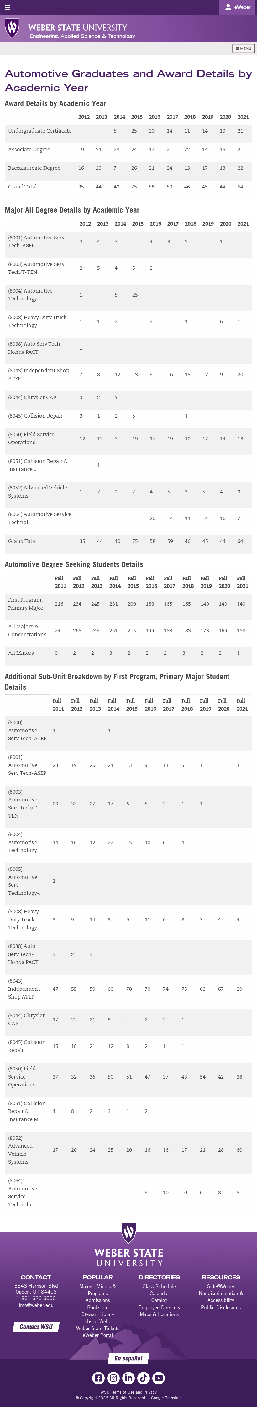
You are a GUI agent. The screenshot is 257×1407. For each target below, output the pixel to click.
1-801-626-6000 (36, 1298)
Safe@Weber (220, 1286)
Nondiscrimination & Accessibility (221, 1296)
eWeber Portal (98, 1335)
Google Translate (166, 1397)
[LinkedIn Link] (128, 1378)
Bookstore (97, 1307)
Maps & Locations (159, 1314)
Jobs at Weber (97, 1321)
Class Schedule (159, 1286)
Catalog (159, 1300)
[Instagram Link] (113, 1378)
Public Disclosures (221, 1307)
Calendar (159, 1293)
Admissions (98, 1300)
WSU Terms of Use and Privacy (129, 1391)
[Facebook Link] (98, 1378)
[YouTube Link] (158, 1378)
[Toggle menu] (7, 7)
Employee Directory (159, 1307)
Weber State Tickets (97, 1328)
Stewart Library (97, 1314)
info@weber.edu (36, 1305)
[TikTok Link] (143, 1378)
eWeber (242, 7)
